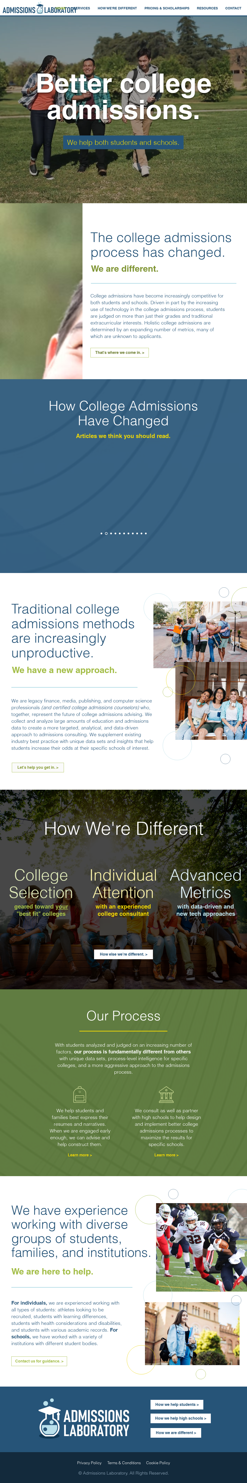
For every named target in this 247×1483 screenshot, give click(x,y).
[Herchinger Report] (120, 533)
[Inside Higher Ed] (115, 533)
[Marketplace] (124, 533)
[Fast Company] (133, 533)
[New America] (141, 533)
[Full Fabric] (146, 533)
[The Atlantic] (110, 533)
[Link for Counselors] (128, 533)
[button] (81, 8)
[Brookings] (101, 533)
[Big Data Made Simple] (137, 533)
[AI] (106, 533)
